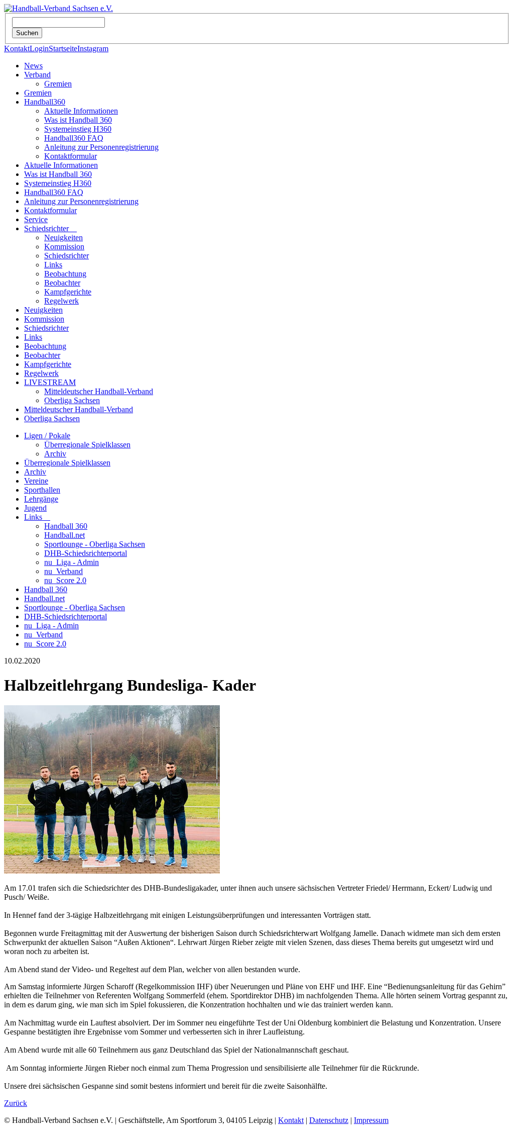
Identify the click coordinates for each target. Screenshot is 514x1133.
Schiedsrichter (50, 228)
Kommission (64, 246)
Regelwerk (61, 301)
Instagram (92, 48)
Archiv (55, 453)
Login (39, 48)
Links (53, 264)
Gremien (58, 83)
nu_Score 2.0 (65, 580)
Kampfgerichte (67, 292)
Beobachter (62, 282)
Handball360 (44, 102)
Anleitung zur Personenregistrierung (101, 147)
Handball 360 (65, 526)
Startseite (63, 48)
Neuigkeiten (63, 237)
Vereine (36, 481)
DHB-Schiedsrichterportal (85, 553)
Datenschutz (328, 1120)
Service (36, 219)
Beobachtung (65, 273)
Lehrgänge (41, 499)
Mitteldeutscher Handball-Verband (98, 391)
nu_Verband (63, 571)
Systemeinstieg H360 (77, 129)
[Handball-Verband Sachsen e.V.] (58, 8)
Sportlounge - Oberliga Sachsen (94, 544)
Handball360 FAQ (73, 138)
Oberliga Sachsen (72, 400)
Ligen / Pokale (47, 435)
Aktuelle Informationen (81, 111)
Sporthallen (42, 490)
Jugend (35, 508)
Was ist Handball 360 (78, 120)
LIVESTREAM (50, 382)
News (33, 65)
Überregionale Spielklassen (87, 444)
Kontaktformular (70, 156)
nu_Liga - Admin (71, 562)
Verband (37, 74)
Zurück (15, 1103)
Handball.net (64, 535)
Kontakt (17, 48)
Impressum (371, 1120)
